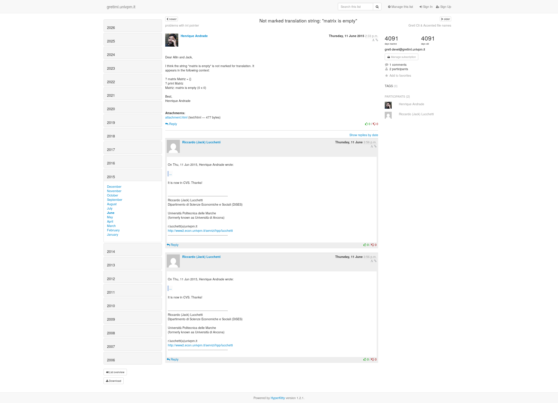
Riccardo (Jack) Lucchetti (201, 142)
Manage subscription (403, 57)
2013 (111, 265)
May (110, 217)
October (112, 195)
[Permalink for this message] (377, 40)
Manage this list (402, 6)
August (112, 204)
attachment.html (176, 117)
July (109, 208)
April (110, 221)
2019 (111, 122)
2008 (111, 332)
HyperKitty (278, 398)
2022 (111, 81)
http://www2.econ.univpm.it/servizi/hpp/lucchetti (200, 230)
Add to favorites (400, 75)
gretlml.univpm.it (121, 6)
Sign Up (445, 6)
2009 (111, 319)
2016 (111, 163)
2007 (111, 346)
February (113, 230)
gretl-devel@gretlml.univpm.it (405, 49)
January (112, 234)
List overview (116, 372)
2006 (111, 359)
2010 (111, 305)
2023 (111, 68)
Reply (172, 124)
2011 (111, 292)
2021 (111, 95)
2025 (111, 41)
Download (114, 381)
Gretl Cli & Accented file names (429, 25)
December (114, 186)
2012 (111, 278)
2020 (111, 108)
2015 (111, 176)
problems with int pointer (182, 25)
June (110, 212)
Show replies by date (363, 135)
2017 (111, 149)
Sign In (427, 6)
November (114, 191)
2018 (111, 136)
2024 (111, 54)
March (111, 226)
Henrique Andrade (194, 36)
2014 (111, 251)
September (114, 199)
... (170, 173)
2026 (111, 27)
